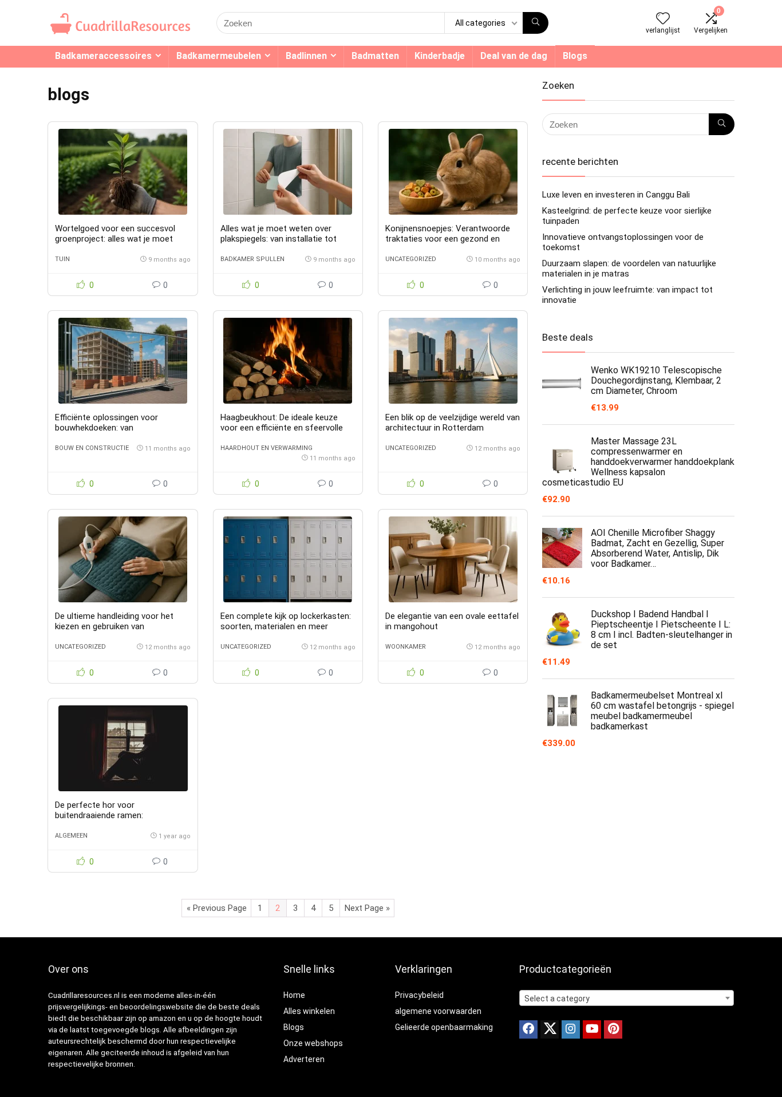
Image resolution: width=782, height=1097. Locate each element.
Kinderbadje (439, 55)
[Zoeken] (535, 23)
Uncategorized (410, 259)
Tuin (62, 259)
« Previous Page (217, 908)
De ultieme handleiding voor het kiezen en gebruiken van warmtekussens (114, 626)
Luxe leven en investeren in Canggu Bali (616, 195)
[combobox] (626, 998)
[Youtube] (592, 1029)
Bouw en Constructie (92, 448)
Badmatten (375, 55)
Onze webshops (313, 1043)
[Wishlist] (663, 19)
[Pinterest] (613, 1029)
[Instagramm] (571, 1029)
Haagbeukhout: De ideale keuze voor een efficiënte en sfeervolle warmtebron (281, 427)
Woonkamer (405, 646)
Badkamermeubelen (218, 55)
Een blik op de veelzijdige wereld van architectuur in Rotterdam (452, 422)
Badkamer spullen (252, 259)
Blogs (575, 55)
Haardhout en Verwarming (266, 448)
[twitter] (549, 1029)
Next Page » (367, 908)
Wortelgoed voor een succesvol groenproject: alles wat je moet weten (115, 238)
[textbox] (626, 999)
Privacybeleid (419, 995)
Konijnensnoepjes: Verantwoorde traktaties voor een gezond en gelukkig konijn (447, 238)
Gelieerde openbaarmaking (444, 1027)
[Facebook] (528, 1029)
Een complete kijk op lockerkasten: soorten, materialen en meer (285, 621)
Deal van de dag (513, 55)
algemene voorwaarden (438, 1011)
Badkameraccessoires (103, 55)
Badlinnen (306, 55)
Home (294, 995)
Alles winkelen (309, 1011)
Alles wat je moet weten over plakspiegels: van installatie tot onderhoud (278, 238)
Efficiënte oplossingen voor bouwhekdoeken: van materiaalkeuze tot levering (106, 427)
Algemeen (71, 835)
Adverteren (304, 1059)
